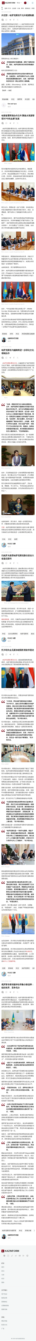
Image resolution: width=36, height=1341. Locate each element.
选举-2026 (8, 8)
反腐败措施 (5, 1305)
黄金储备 (5, 99)
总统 (3, 968)
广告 (2, 1328)
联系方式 (4, 1325)
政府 (15, 539)
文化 (3, 539)
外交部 (27, 99)
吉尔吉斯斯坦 (12, 634)
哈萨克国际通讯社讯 (10, 363)
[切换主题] (26, 2)
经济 (2, 1278)
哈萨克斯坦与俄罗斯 (9, 1230)
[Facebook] (14, 20)
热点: (2, 8)
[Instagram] (2, 20)
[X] (17, 20)
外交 (12, 99)
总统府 (14, 8)
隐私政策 (4, 1298)
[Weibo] (16, 1256)
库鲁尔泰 (28, 1230)
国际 (2, 1282)
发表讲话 (29, 951)
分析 (2, 1275)
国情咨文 (27, 8)
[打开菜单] (32, 2)
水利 (11, 334)
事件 (22, 8)
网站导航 (4, 1321)
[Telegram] (10, 20)
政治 (32, 634)
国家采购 (4, 1309)
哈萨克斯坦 (24, 634)
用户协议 (4, 1294)
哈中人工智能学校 (9, 961)
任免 (18, 8)
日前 (3, 527)
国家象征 (4, 1302)
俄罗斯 (19, 99)
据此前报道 (5, 619)
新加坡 (4, 334)
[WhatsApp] (6, 20)
